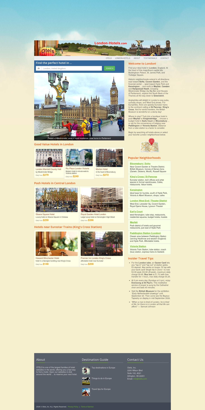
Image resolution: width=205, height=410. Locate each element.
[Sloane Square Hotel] (57, 200)
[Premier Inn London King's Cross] (102, 245)
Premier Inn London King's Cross (96, 257)
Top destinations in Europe (103, 367)
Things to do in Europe (102, 378)
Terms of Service (87, 406)
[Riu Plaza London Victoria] (79, 156)
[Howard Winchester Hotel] (57, 243)
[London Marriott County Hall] (49, 157)
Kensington (136, 189)
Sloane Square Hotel (45, 214)
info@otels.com (140, 378)
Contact (165, 58)
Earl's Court (136, 211)
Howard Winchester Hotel (47, 257)
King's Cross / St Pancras (143, 176)
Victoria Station (138, 246)
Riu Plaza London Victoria (77, 168)
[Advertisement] (102, 19)
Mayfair (134, 222)
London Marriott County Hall (48, 169)
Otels (109, 58)
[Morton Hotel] (109, 157)
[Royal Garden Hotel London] (102, 200)
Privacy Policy (73, 406)
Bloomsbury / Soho (140, 163)
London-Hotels (122, 58)
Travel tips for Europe (101, 389)
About (137, 58)
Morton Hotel (102, 169)
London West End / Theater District (148, 200)
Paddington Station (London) (145, 233)
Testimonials (150, 58)
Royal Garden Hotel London (93, 214)
